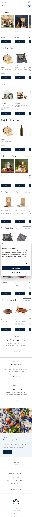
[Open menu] (2, 2)
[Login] (22, 2)
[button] (16, 474)
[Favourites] (19, 2)
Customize (15, 272)
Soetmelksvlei (18, 282)
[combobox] (16, 489)
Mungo (17, 65)
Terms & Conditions (16, 510)
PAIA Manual (16, 513)
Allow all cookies (16, 268)
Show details (23, 263)
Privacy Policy (17, 256)
